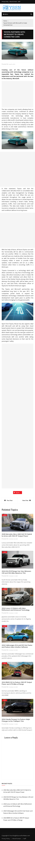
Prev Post (9, 500)
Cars (4, 515)
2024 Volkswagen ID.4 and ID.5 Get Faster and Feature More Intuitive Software (17, 646)
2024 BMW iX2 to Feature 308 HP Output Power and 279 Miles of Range (17, 683)
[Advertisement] (17, 94)
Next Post (25, 500)
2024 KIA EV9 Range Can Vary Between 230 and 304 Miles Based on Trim (16, 572)
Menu (6, 14)
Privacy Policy (5, 1)
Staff (19, 1)
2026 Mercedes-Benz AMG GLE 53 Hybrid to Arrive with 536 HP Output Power (17, 535)
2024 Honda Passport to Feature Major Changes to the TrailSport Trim (16, 720)
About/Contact (13, 1)
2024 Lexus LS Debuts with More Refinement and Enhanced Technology (16, 609)
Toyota (17, 492)
